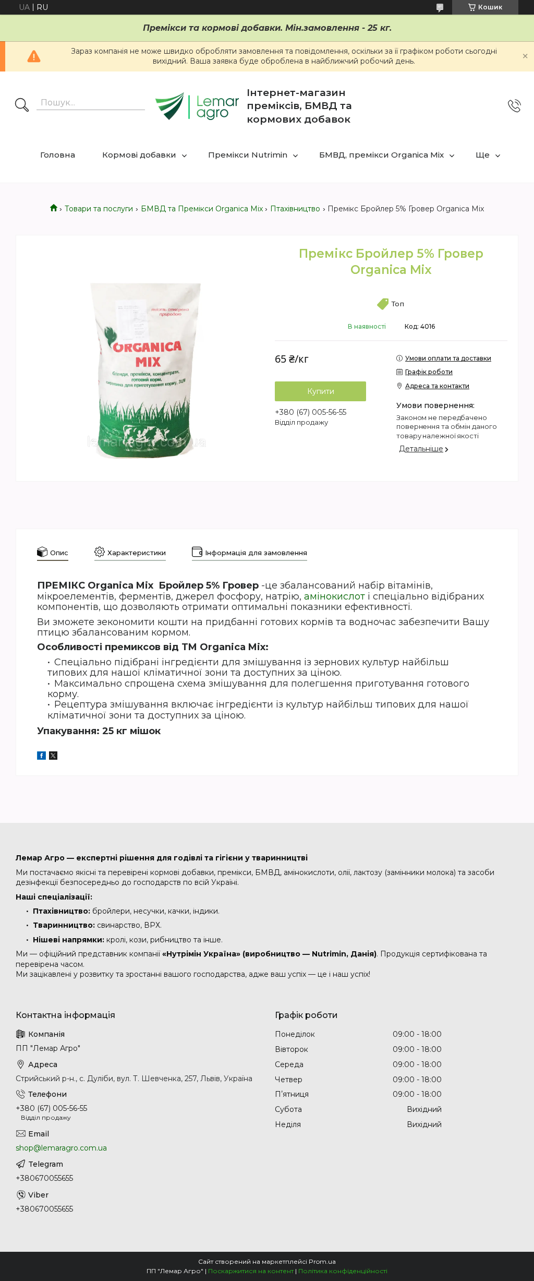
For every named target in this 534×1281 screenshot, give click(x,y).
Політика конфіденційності (342, 1271)
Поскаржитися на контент (251, 1271)
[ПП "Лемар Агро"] (197, 106)
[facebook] (41, 757)
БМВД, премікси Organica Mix (381, 155)
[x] (53, 757)
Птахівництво (295, 208)
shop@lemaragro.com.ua (61, 1148)
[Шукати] (21, 106)
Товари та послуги (99, 208)
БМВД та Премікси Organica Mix (202, 208)
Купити (320, 391)
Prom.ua (322, 1261)
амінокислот (334, 596)
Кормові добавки (139, 155)
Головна (57, 155)
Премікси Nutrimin (247, 155)
